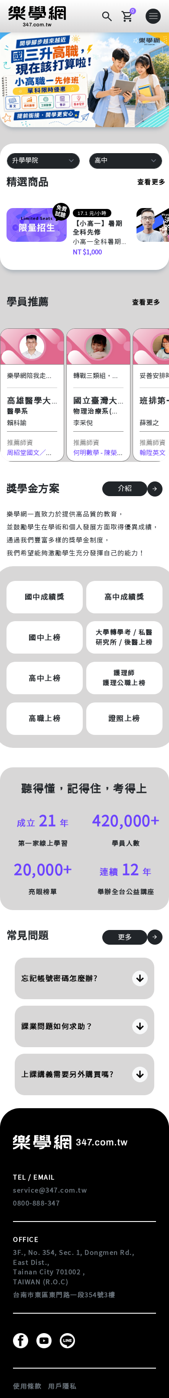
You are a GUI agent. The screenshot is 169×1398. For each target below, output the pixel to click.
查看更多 (151, 182)
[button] (37, 16)
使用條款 (27, 1386)
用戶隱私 (62, 1386)
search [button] (107, 16)
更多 (125, 937)
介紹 (125, 488)
